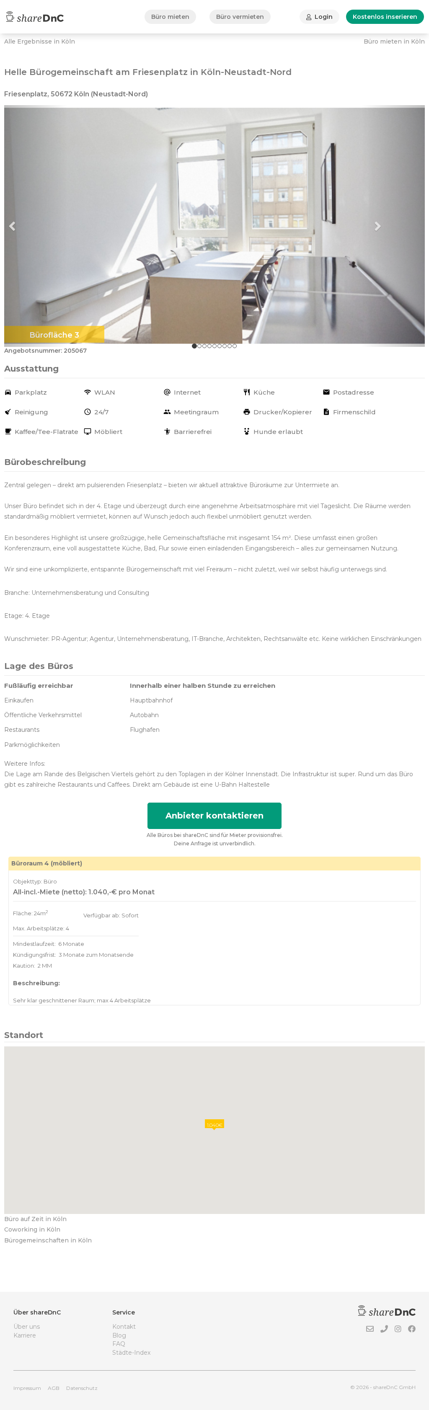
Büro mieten (170, 17)
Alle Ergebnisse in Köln (39, 41)
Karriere (24, 1335)
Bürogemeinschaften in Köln (48, 1240)
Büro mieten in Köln (394, 41)
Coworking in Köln (32, 1229)
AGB (53, 1388)
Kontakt (124, 1326)
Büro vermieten (240, 17)
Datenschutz (82, 1388)
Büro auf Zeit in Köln (35, 1219)
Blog (119, 1335)
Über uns (26, 1326)
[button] (35, 226)
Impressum (27, 1388)
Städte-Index (131, 1352)
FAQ (118, 1344)
